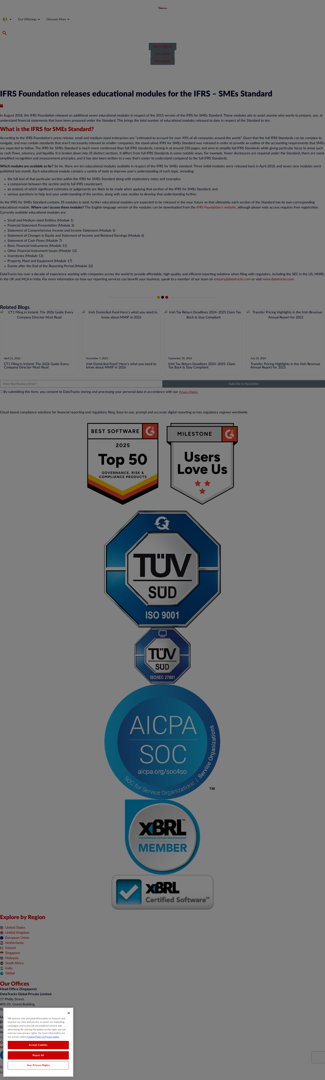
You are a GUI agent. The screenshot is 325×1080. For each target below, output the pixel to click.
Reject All (38, 1055)
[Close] (69, 1013)
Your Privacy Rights (38, 1065)
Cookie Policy (34, 1037)
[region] (38, 1042)
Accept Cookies (38, 1045)
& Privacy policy (50, 1037)
